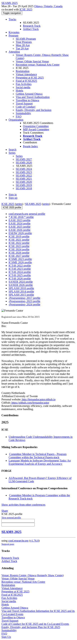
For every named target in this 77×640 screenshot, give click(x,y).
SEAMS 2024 (24, 169)
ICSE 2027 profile (19, 255)
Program (13, 35)
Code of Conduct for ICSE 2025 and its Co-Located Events (35, 623)
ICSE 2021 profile (19, 239)
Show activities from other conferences (23, 504)
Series (19, 156)
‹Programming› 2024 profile (24, 304)
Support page (7, 544)
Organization (16, 119)
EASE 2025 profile (19, 226)
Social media (23, 87)
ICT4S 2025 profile (20, 275)
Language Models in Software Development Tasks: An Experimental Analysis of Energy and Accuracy (40, 462)
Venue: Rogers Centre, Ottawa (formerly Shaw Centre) (32, 575)
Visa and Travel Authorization (33, 97)
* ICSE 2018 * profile (21, 217)
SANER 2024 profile (21, 281)
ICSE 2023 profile (19, 246)
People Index (30, 146)
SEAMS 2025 (33, 203)
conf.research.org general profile (27, 213)
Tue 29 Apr (22, 48)
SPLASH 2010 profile (21, 288)
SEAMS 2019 (24, 185)
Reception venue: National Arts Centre (37, 64)
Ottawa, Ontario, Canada (48, 6)
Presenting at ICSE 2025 (30, 77)
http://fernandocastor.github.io (38, 399)
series (19, 203)
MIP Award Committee (36, 129)
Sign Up (6, 636)
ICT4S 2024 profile (20, 272)
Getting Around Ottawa (29, 93)
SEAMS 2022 (24, 175)
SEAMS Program (26, 38)
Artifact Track (31, 29)
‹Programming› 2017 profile (24, 297)
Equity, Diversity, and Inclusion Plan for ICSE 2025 (30, 627)
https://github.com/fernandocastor (30, 402)
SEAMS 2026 (24, 162)
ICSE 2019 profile (19, 236)
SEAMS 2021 (24, 178)
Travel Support (24, 103)
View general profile (11, 517)
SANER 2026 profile (21, 285)
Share (4, 510)
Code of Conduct (25, 106)
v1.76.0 (34, 540)
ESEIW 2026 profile (20, 233)
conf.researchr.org (18, 540)
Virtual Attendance (26, 74)
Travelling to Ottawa (27, 100)
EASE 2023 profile (19, 220)
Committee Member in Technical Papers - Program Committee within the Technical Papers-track (37, 456)
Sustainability (23, 113)
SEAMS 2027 (24, 159)
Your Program (24, 42)
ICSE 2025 (26, 9)
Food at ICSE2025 (26, 80)
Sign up (13, 197)
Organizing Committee (36, 126)
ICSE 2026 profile (19, 252)
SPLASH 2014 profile (21, 291)
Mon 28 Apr (23, 45)
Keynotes (14, 32)
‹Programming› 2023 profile (24, 301)
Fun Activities (24, 84)
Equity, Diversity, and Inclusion (33, 110)
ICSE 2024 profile (19, 249)
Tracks (12, 19)
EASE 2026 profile (19, 230)
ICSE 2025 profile (12, 207)
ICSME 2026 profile (20, 262)
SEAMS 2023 (24, 172)
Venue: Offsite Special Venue (32, 61)
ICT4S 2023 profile (20, 268)
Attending (14, 51)
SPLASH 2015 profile (21, 294)
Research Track (31, 25)
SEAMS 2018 (24, 188)
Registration (22, 71)
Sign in (13, 194)
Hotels (19, 90)
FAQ (18, 116)
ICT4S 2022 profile (20, 265)
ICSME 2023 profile (20, 259)
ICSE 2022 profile (19, 242)
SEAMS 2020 (24, 181)
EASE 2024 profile (19, 223)
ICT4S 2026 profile (20, 278)
